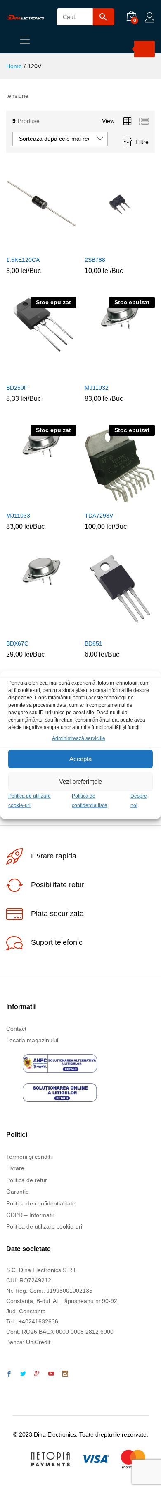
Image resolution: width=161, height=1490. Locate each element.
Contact (16, 1028)
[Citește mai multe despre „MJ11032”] (109, 374)
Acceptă (80, 758)
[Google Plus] (37, 1374)
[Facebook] (9, 1374)
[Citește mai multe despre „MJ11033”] (31, 502)
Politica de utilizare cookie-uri (44, 1226)
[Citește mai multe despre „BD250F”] (31, 374)
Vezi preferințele (80, 781)
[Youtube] (51, 1374)
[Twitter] (23, 1374)
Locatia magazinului (32, 1040)
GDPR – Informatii (30, 1215)
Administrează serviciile (78, 738)
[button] (31, 246)
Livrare (15, 1168)
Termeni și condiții (29, 1156)
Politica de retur (26, 1180)
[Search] (144, 49)
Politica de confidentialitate (41, 1203)
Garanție (17, 1191)
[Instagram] (65, 1374)
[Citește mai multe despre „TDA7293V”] (109, 502)
